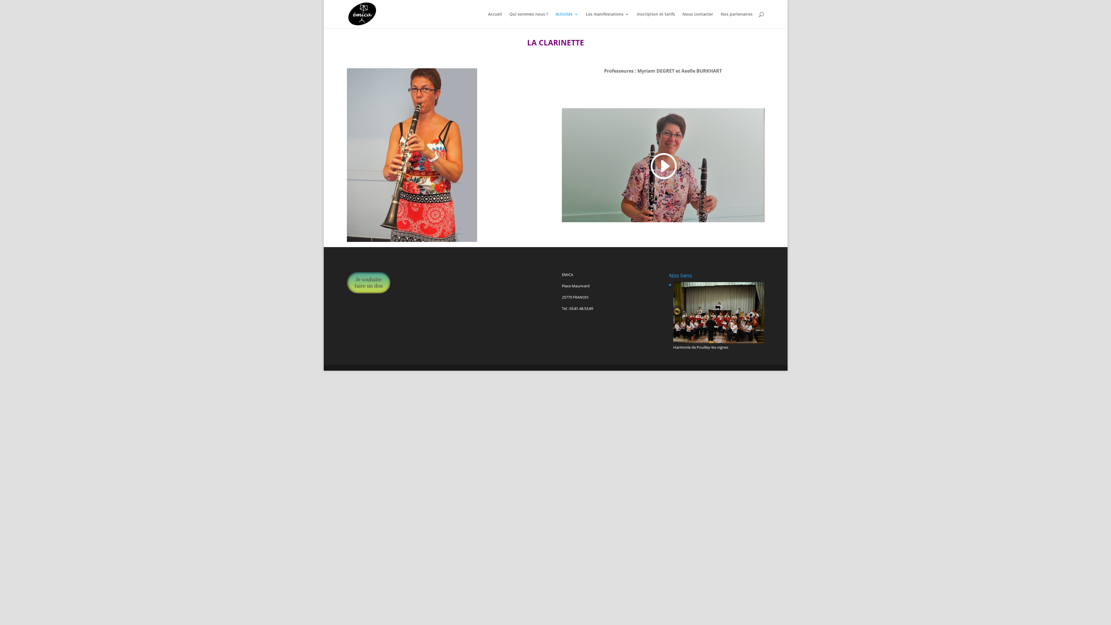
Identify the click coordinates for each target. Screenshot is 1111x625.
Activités (564, 14)
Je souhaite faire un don (368, 282)
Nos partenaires (737, 14)
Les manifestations (604, 14)
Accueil (495, 14)
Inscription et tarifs (656, 14)
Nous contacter (698, 14)
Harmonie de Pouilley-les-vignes (700, 347)
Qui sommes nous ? (528, 14)
